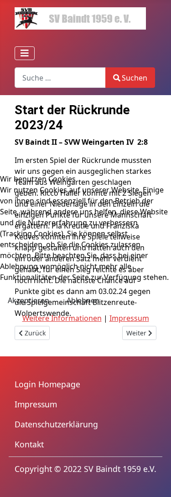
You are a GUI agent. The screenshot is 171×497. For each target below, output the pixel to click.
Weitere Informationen (62, 318)
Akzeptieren (28, 300)
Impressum (129, 318)
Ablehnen (83, 300)
